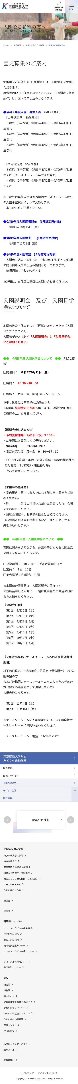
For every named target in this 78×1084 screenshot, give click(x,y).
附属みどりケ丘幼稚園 (35, 45)
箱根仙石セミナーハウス (16, 1043)
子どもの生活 (8, 789)
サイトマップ (27, 1073)
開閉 (74, 790)
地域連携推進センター (14, 945)
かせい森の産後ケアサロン (17, 1013)
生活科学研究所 (11, 933)
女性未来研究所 (11, 939)
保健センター (10, 1025)
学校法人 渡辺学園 (13, 848)
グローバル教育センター (16, 961)
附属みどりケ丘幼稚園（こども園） (21, 878)
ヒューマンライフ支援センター (19, 951)
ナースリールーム (12, 884)
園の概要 (7, 768)
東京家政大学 (10, 861)
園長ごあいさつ (11, 775)
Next (70, 819)
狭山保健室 (9, 1030)
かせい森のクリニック (14, 1007)
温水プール (9, 1049)
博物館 (7, 990)
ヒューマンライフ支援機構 (17, 928)
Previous (7, 819)
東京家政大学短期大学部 (16, 867)
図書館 (7, 984)
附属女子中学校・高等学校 (17, 872)
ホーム (6, 45)
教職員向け (9, 1060)
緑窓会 (7, 910)
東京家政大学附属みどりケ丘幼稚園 (14, 758)
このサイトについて (48, 1073)
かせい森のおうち (12, 890)
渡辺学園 (17, 45)
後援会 (7, 900)
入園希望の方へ (11, 782)
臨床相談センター (12, 967)
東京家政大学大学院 (13, 855)
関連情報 (6, 796)
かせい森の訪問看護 (13, 1019)
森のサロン (9, 996)
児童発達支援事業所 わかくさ (18, 1002)
